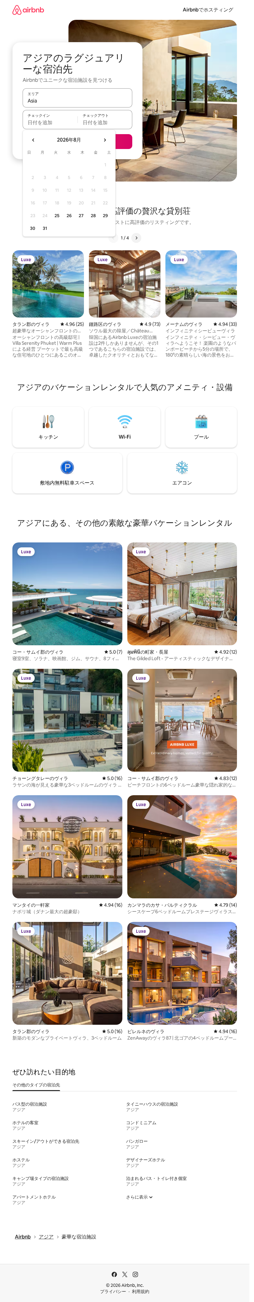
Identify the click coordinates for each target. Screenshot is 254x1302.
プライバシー (113, 1291)
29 (105, 215)
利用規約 (140, 1291)
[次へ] (136, 238)
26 (69, 215)
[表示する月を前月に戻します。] (33, 140)
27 (81, 215)
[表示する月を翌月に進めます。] (105, 140)
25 (57, 215)
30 (32, 228)
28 (93, 215)
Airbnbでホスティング (208, 10)
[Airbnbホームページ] (28, 10)
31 (45, 228)
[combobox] (77, 100)
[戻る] (113, 238)
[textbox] (50, 122)
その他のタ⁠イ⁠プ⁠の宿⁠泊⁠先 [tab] (36, 1085)
